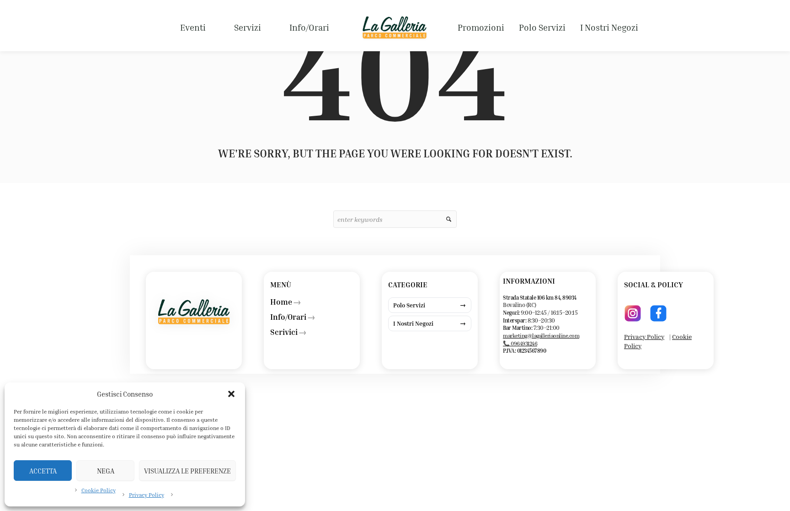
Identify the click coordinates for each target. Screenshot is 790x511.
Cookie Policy (98, 490)
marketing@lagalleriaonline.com (541, 335)
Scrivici (284, 332)
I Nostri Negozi (609, 27)
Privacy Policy (146, 494)
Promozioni (481, 27)
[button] (231, 393)
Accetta (43, 471)
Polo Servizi (542, 27)
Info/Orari (309, 27)
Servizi (247, 27)
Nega (105, 471)
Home (281, 302)
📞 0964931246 (520, 343)
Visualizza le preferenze (187, 471)
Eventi (193, 27)
